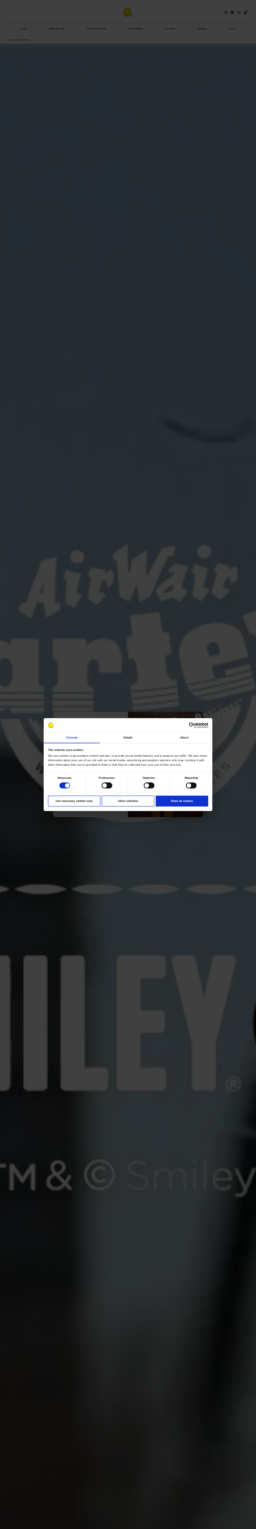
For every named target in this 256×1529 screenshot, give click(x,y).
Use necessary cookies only (74, 801)
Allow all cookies (182, 801)
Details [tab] (128, 737)
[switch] (107, 785)
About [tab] (184, 737)
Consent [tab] (71, 737)
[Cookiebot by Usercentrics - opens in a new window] (191, 725)
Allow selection (128, 801)
